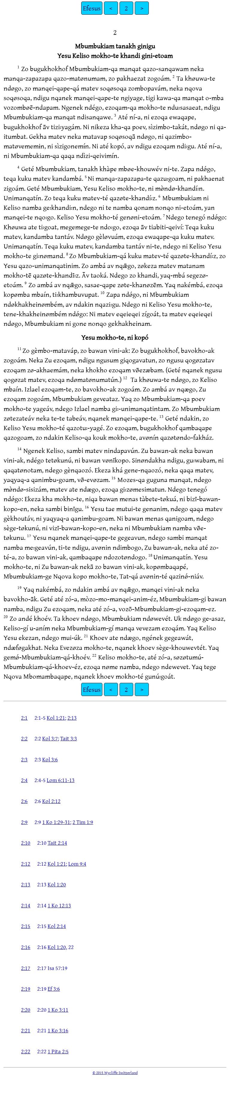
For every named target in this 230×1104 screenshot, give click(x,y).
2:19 (25, 988)
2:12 (25, 863)
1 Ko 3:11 (58, 1009)
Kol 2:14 (57, 926)
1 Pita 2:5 (58, 1051)
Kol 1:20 (57, 884)
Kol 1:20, (57, 947)
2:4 (24, 780)
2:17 (25, 968)
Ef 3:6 (54, 988)
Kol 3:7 (50, 738)
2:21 (25, 1030)
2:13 (72, 717)
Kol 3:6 (50, 759)
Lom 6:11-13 (61, 780)
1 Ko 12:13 (59, 905)
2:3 (24, 759)
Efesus (92, 8)
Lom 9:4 (77, 863)
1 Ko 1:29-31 (56, 822)
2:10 (25, 842)
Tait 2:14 (57, 842)
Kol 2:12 (51, 801)
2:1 (24, 717)
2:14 (25, 905)
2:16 (25, 947)
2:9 (24, 822)
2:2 (24, 738)
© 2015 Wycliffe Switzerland (115, 1073)
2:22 (25, 1051)
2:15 (25, 926)
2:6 (24, 801)
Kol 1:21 (56, 717)
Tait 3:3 (68, 738)
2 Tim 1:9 (82, 822)
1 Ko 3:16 (58, 1030)
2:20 (25, 1009)
